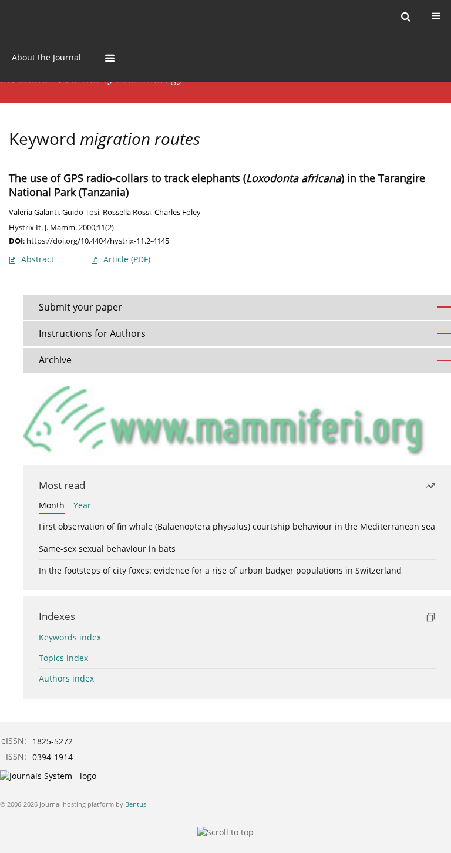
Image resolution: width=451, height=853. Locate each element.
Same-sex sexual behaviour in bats (107, 548)
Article (126, 259)
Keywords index (70, 637)
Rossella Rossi (127, 212)
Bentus (135, 804)
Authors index (66, 678)
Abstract (37, 259)
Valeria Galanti (34, 212)
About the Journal (46, 57)
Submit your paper (80, 307)
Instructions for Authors (92, 333)
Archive (55, 359)
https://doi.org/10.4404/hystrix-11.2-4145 (97, 240)
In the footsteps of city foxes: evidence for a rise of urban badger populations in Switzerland (220, 570)
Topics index (63, 657)
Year (82, 505)
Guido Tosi (80, 212)
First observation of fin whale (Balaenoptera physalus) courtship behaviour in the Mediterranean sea (237, 526)
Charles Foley (177, 212)
